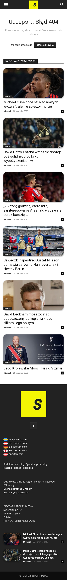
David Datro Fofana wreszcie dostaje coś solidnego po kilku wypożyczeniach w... (32, 156)
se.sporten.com (18, 439)
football (7, 96)
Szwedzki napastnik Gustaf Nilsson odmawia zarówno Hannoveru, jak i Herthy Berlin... (31, 264)
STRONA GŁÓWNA (45, 45)
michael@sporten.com (16, 492)
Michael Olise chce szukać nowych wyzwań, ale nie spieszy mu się (30, 104)
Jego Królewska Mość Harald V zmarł (33, 368)
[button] (5, 4)
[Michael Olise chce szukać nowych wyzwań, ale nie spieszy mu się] (33, 83)
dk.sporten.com (18, 443)
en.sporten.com (18, 450)
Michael (7, 111)
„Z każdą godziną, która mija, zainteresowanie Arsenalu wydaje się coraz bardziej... (32, 210)
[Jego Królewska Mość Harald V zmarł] (33, 349)
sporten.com (16, 454)
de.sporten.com (18, 446)
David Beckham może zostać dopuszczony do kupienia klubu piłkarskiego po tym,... (27, 318)
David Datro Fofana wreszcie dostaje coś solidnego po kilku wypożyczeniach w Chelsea (40, 554)
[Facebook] (33, 425)
